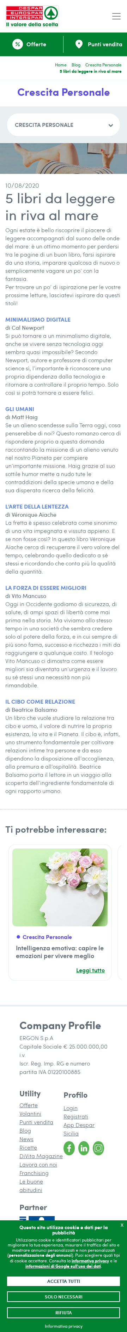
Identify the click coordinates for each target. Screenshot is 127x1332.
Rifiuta (63, 1312)
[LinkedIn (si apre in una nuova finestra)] (84, 1148)
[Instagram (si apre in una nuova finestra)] (98, 1148)
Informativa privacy (64, 1326)
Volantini (30, 1113)
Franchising (34, 1172)
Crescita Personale (103, 65)
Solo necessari (64, 1296)
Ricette (28, 1147)
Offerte (28, 1105)
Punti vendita (36, 1122)
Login (71, 1107)
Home (61, 65)
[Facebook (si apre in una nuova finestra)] (69, 1148)
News (26, 1139)
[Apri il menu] (116, 16)
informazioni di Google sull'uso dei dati (63, 1266)
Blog (76, 65)
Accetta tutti (63, 1281)
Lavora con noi (38, 1164)
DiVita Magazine (41, 1156)
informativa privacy (90, 1261)
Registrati (76, 1116)
